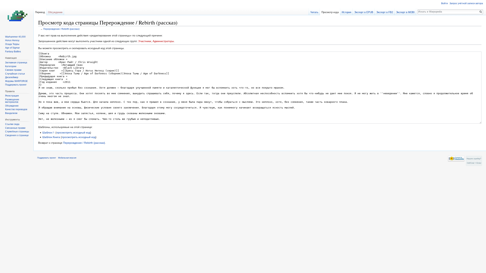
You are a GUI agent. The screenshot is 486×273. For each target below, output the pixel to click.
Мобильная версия (67, 158)
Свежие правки (13, 70)
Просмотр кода (330, 12)
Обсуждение (55, 12)
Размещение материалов (12, 101)
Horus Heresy (12, 40)
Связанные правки (15, 128)
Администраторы (163, 41)
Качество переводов (16, 109)
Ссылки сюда (12, 124)
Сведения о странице (17, 135)
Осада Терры (12, 44)
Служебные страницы (17, 131)
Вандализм (11, 113)
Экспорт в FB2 (384, 12)
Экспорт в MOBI (405, 12)
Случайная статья (15, 73)
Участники (144, 41)
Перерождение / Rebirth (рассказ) (61, 29)
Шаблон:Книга (51, 137)
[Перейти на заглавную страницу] (17, 15)
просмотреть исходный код (73, 132)
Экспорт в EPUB (363, 12)
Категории (10, 66)
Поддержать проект (16, 84)
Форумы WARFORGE (16, 81)
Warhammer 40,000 (15, 36)
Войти (444, 3)
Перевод (40, 12)
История (346, 12)
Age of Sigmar (12, 47)
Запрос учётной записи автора (466, 3)
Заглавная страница (16, 62)
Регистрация (12, 95)
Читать (314, 12)
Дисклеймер (11, 77)
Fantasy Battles (13, 51)
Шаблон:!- (48, 132)
